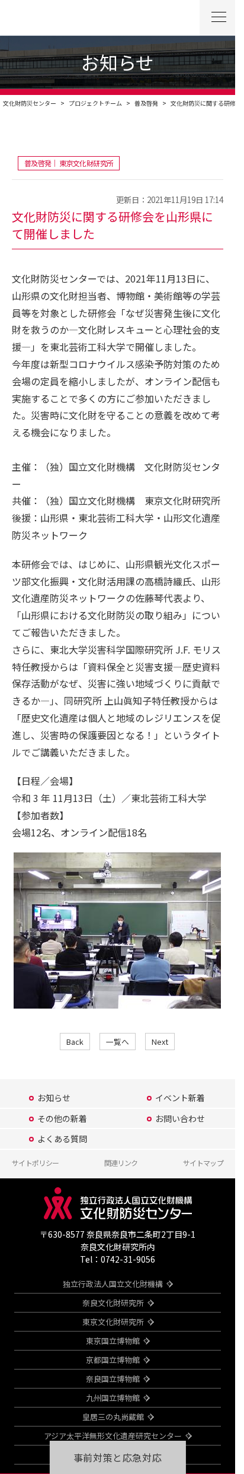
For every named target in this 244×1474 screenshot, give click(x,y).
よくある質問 (62, 1139)
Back (75, 1041)
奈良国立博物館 (113, 1378)
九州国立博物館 (113, 1397)
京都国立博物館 (113, 1359)
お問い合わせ (180, 1118)
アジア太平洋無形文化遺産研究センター (113, 1435)
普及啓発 (146, 103)
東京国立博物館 (113, 1340)
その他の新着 (62, 1118)
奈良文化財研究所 (113, 1302)
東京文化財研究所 (113, 1321)
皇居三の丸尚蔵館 (113, 1416)
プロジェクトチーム (95, 103)
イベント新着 (180, 1098)
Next (160, 1041)
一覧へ (117, 1041)
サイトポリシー (35, 1163)
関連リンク (121, 1163)
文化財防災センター (29, 103)
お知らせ (53, 1098)
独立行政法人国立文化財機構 (113, 1283)
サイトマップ (203, 1163)
